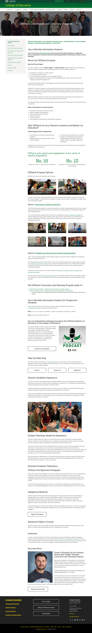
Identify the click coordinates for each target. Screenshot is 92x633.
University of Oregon (41, 629)
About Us (79, 9)
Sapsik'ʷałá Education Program (49, 275)
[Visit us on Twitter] (72, 620)
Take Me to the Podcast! (42, 348)
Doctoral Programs (11, 611)
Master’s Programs (11, 607)
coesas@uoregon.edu (74, 616)
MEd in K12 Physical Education (15, 55)
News (66, 9)
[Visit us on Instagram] (80, 620)
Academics (18, 9)
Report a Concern (25, 626)
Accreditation (46, 613)
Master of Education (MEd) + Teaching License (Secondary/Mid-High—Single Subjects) (51, 291)
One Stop (68, 1)
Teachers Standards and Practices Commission (71, 540)
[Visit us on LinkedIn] (82, 620)
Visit (75, 1)
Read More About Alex (38, 589)
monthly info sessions (52, 362)
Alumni (72, 9)
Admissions (10, 9)
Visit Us (37, 370)
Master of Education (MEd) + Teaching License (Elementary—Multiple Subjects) (49, 289)
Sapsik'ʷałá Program (37, 514)
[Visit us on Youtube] (75, 620)
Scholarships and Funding (14, 62)
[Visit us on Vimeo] (77, 620)
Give (78, 1)
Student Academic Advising (37, 9)
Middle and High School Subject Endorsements (56, 253)
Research (59, 9)
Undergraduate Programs (12, 604)
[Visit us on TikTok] (84, 620)
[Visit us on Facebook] (70, 620)
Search (81, 1)
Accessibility (47, 626)
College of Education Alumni (46, 607)
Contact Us (57, 370)
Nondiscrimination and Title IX (36, 626)
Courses (10, 65)
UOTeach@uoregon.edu (34, 308)
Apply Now (77, 370)
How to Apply (11, 45)
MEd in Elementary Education (15, 48)
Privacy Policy (54, 626)
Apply (72, 1)
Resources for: (58, 1)
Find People (68, 626)
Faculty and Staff (50, 9)
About (63, 626)
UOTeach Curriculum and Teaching (13, 42)
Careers (25, 9)
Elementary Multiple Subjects (47, 204)
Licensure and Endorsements (13, 615)
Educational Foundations (75, 215)
